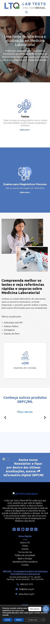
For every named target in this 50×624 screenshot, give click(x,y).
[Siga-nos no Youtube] (22, 529)
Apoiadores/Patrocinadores (25, 562)
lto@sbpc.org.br (26, 589)
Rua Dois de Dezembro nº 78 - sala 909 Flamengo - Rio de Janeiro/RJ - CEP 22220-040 (25, 578)
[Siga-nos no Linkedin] (31, 529)
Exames (25, 549)
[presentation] (5, 417)
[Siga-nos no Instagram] (18, 529)
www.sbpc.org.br (26, 594)
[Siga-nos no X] (27, 529)
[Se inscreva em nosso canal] (35, 529)
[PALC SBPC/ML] (25, 416)
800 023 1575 (26, 584)
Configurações (33, 620)
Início (25, 539)
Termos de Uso (25, 552)
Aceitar (7, 620)
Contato (25, 565)
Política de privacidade (25, 555)
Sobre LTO (25, 542)
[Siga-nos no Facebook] (14, 529)
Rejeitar (18, 620)
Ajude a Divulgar (25, 558)
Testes (25, 546)
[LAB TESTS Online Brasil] (25, 6)
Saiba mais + (25, 130)
